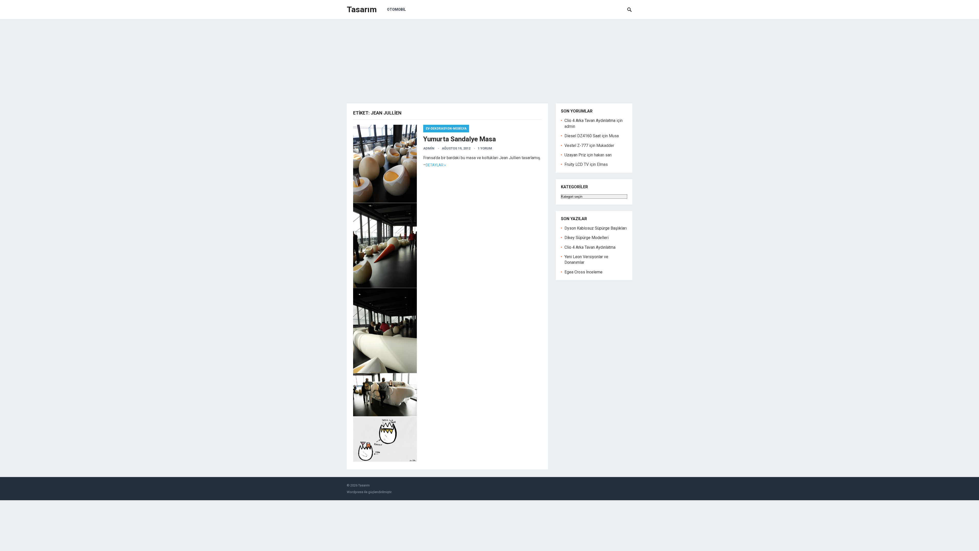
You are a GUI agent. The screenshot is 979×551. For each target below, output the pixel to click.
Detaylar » (436, 165)
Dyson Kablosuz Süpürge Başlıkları (595, 228)
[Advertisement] (489, 57)
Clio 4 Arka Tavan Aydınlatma (589, 120)
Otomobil (396, 9)
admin (428, 148)
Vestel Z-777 (576, 145)
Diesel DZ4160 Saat (582, 135)
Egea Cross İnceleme (583, 272)
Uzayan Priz (575, 155)
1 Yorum (485, 148)
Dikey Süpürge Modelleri (586, 237)
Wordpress (355, 492)
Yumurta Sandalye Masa (459, 139)
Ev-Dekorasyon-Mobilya (446, 128)
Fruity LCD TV (576, 164)
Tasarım (362, 9)
